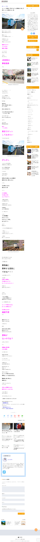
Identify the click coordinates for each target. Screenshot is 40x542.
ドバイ (29, 112)
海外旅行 (30, 125)
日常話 (23, 420)
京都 (29, 116)
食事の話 (29, 142)
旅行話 (29, 107)
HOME (20, 537)
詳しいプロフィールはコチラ (32, 37)
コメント (4, 485)
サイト (3, 502)
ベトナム (30, 114)
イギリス (30, 109)
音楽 (28, 140)
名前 (3, 493)
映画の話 (30, 134)
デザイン (30, 103)
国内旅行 (30, 121)
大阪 (29, 123)
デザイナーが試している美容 (33, 132)
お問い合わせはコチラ (32, 40)
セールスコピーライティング (33, 101)
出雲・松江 (30, 118)
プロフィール (17, 539)
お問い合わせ (22, 539)
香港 (29, 127)
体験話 (29, 94)
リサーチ (30, 96)
